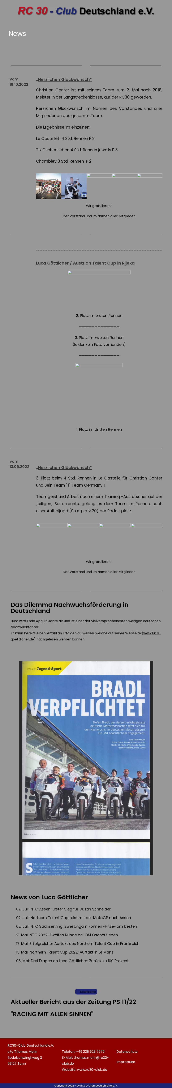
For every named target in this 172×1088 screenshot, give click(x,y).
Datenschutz (127, 1051)
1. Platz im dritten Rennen (99, 429)
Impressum (125, 1061)
